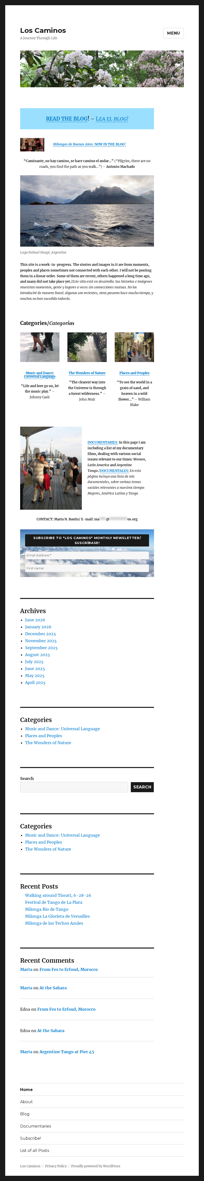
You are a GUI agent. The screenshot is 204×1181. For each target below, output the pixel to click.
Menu (173, 33)
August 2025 (37, 654)
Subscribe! (30, 1138)
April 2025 (35, 682)
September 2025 (41, 647)
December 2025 (40, 633)
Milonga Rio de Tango (46, 909)
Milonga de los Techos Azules (54, 923)
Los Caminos (43, 30)
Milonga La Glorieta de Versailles (57, 916)
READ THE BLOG (67, 119)
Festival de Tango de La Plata (53, 902)
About (26, 1101)
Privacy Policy (56, 1166)
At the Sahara (53, 987)
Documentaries (35, 1126)
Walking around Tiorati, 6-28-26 (58, 895)
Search (27, 778)
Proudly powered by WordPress (95, 1166)
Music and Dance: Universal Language (39, 375)
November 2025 (41, 640)
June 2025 (35, 668)
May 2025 (35, 675)
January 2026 (38, 626)
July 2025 (34, 661)
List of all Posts (34, 1150)
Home (26, 1089)
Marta (26, 969)
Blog (25, 1114)
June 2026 (35, 619)
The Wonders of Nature (87, 373)
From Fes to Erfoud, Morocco (69, 969)
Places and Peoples (134, 373)
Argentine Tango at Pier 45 (67, 1051)
